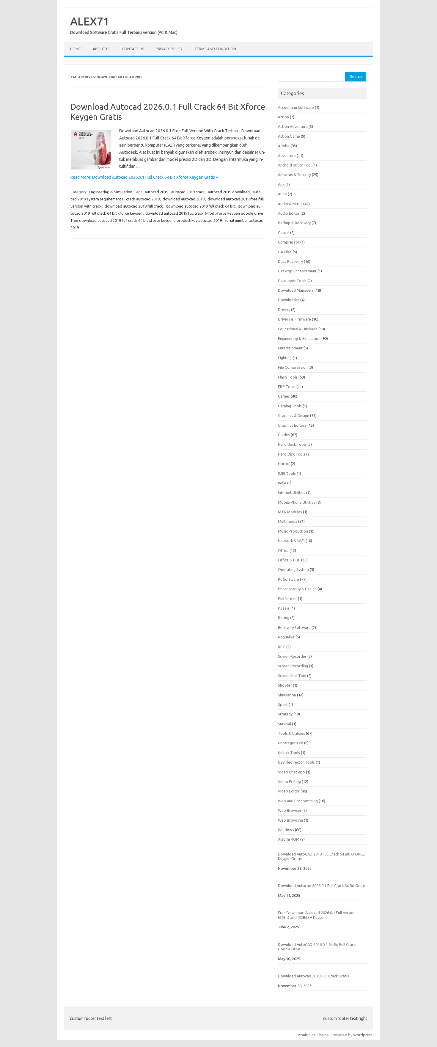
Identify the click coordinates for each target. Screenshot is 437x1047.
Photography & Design (297, 589)
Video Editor (289, 791)
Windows (286, 830)
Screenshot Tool (292, 676)
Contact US (133, 49)
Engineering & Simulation (110, 192)
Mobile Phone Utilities (296, 502)
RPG (281, 647)
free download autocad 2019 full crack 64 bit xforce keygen (122, 220)
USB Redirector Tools (296, 762)
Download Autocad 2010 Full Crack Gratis (313, 976)
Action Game (289, 136)
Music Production (293, 531)
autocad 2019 (156, 192)
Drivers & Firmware (294, 319)
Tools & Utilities (291, 733)
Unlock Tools (289, 753)
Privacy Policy (169, 49)
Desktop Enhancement (297, 271)
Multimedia (287, 521)
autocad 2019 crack (188, 192)
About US (101, 49)
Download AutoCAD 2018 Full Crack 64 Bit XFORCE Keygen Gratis (321, 856)
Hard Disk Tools (291, 454)
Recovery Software (294, 627)
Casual (283, 232)
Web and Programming (298, 801)
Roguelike (286, 637)
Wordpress (362, 1035)
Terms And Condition (215, 49)
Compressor (288, 242)
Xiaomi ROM (288, 839)
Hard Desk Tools (292, 444)
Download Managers (296, 290)
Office (283, 550)
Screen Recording (293, 666)
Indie (282, 483)
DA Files (285, 252)
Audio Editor (289, 213)
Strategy (285, 714)
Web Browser (289, 810)
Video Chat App (291, 772)
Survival (284, 724)
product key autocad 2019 (199, 220)
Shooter (285, 685)
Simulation (287, 695)
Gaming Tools (290, 406)
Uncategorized (290, 743)
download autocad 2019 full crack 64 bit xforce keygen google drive (204, 213)
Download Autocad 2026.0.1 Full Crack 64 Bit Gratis (322, 885)
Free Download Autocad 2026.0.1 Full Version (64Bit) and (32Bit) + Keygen (317, 915)
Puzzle (284, 608)
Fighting (285, 358)
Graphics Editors (292, 425)
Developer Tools (292, 281)
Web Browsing (290, 820)
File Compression (293, 367)
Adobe (284, 146)
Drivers (284, 309)
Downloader (288, 300)
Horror (284, 464)
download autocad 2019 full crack (134, 206)
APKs (282, 194)
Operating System (293, 569)
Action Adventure (293, 126)
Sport (283, 704)
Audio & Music (290, 204)
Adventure (287, 155)
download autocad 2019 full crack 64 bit (200, 206)
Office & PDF (289, 560)
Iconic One (307, 1035)
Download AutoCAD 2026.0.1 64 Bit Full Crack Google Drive (317, 946)
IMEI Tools (287, 473)
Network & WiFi (291, 541)
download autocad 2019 (184, 199)
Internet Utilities (291, 492)
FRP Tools (286, 386)
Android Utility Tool (295, 165)
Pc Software (288, 579)
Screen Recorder (292, 656)
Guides (284, 435)
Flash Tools (288, 377)
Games (284, 396)
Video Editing (289, 781)
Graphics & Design (293, 415)
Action (283, 117)
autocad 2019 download (229, 192)
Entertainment (290, 348)
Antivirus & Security (294, 174)
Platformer (287, 599)
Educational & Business (297, 329)
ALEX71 (89, 21)
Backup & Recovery (294, 223)
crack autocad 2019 (143, 199)
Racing (283, 618)
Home (75, 49)
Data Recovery (290, 261)
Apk (281, 184)
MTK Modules (290, 512)
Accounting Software (296, 107)
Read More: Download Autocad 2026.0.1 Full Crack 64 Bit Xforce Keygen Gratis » (144, 177)
